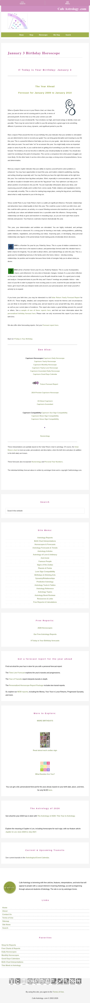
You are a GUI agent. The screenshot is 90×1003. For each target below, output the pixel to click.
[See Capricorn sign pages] (66, 985)
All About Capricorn (45, 401)
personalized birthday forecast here (22, 313)
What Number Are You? (45, 774)
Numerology (45, 436)
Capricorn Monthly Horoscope (45, 365)
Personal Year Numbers (54, 462)
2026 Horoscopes (45, 628)
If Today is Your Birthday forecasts (45, 641)
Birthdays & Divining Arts (45, 575)
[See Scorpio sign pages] (54, 985)
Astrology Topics (45, 592)
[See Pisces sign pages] (78, 985)
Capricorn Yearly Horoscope (45, 361)
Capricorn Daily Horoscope (54, 358)
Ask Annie (45, 558)
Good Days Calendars (11, 959)
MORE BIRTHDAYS (45, 721)
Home (4, 908)
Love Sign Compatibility (45, 572)
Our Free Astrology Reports (45, 634)
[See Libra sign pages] (47, 985)
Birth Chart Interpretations (45, 541)
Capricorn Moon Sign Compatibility (45, 416)
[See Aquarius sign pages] (72, 985)
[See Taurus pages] (18, 985)
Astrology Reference (45, 588)
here (50, 790)
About (4, 911)
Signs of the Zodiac (45, 565)
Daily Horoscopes (9, 952)
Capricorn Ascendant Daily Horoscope (45, 371)
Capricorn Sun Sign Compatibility (54, 413)
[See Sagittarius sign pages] (60, 985)
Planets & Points (45, 568)
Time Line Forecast (17, 673)
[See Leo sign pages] (36, 985)
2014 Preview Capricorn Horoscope (45, 392)
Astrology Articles (45, 551)
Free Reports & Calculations (45, 602)
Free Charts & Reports (11, 948)
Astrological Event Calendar (37, 858)
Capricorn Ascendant (45, 404)
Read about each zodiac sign (45, 750)
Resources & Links (45, 599)
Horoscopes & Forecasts (45, 544)
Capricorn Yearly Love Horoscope (45, 368)
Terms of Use (7, 918)
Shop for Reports (9, 945)
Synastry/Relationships (45, 578)
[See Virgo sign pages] (42, 985)
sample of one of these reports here (36, 310)
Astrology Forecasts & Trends (45, 548)
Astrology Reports (45, 538)
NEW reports (22, 692)
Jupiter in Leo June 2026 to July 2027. (21, 832)
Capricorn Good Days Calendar (45, 374)
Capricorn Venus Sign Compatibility (45, 419)
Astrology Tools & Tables (45, 585)
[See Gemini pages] (24, 985)
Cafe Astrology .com (17, 20)
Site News (6, 925)
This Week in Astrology (11, 965)
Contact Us (7, 914)
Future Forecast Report (49, 384)
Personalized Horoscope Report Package (26, 685)
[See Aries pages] (11, 985)
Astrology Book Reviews (45, 595)
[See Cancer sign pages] (30, 985)
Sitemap (5, 921)
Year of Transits (15, 679)
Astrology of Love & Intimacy (45, 555)
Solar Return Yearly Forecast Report (65, 297)
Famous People (45, 561)
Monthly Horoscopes (10, 955)
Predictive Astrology (45, 582)
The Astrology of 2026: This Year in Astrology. (56, 816)
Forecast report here (50, 325)
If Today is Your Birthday (23, 339)
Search (5, 928)
